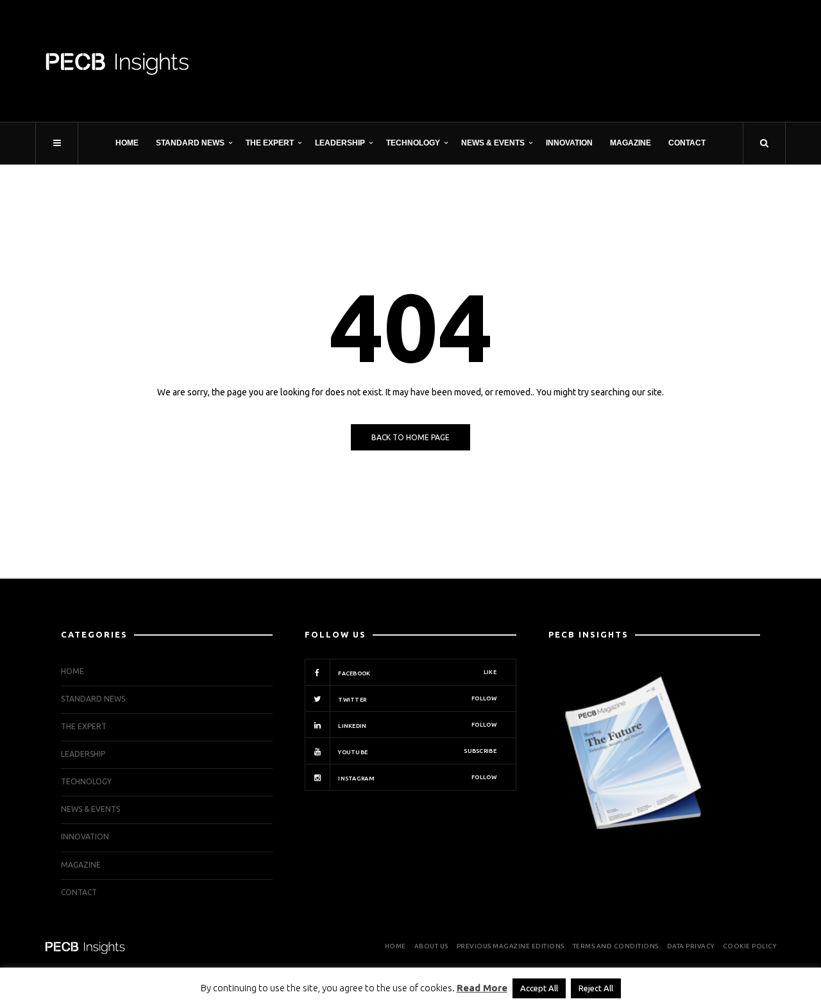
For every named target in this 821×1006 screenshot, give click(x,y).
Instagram (416, 778)
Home (127, 142)
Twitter (416, 699)
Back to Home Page (410, 437)
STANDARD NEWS (190, 142)
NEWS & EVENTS (493, 142)
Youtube (416, 751)
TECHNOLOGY (413, 142)
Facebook (416, 673)
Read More (482, 987)
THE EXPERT (270, 142)
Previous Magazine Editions (510, 946)
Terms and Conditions (616, 946)
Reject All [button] (596, 988)
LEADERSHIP (340, 142)
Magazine (630, 142)
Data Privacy (691, 946)
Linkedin (416, 725)
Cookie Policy (750, 946)
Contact (687, 142)
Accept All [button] (539, 988)
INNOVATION (569, 142)
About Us (431, 946)
